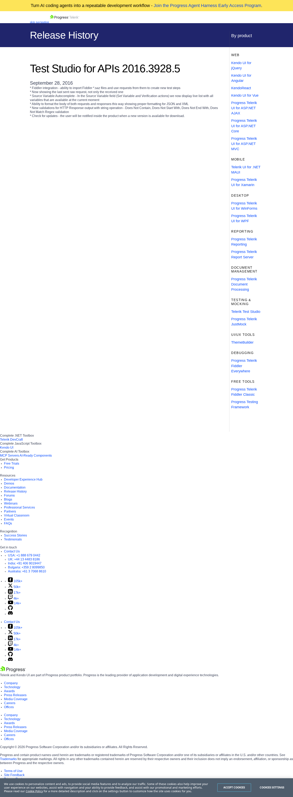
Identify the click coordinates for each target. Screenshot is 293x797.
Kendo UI (6, 447)
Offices (9, 707)
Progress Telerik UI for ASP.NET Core (244, 126)
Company (11, 683)
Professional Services (19, 507)
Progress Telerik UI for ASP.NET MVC (244, 144)
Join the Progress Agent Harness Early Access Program (207, 5)
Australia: (27, 571)
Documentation (15, 487)
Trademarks (8, 759)
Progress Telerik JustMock (244, 321)
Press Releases (15, 695)
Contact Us (12, 551)
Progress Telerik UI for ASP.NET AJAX (244, 108)
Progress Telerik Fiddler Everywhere (244, 366)
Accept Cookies (234, 787)
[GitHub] (10, 609)
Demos (9, 483)
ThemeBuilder (242, 342)
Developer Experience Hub (23, 479)
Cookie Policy (34, 791)
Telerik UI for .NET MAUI (246, 169)
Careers (9, 703)
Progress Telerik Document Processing (244, 284)
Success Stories (15, 535)
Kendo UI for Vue (245, 95)
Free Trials (11, 463)
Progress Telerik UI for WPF (244, 218)
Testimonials (13, 539)
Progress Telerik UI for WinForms (244, 205)
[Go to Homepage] (64, 22)
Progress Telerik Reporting (244, 241)
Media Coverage (16, 699)
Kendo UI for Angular (241, 78)
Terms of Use (13, 771)
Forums (9, 495)
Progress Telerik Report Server (244, 254)
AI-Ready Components (36, 455)
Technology (12, 687)
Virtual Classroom (16, 515)
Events (9, 519)
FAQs (8, 523)
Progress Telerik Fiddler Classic (244, 392)
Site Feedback (14, 775)
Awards (9, 691)
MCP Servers (9, 455)
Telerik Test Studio (245, 312)
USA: (24, 555)
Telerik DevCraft (11, 439)
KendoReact (241, 88)
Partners (10, 511)
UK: (24, 559)
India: (24, 563)
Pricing (9, 467)
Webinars (11, 503)
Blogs (8, 499)
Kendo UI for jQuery (241, 65)
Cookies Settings (272, 787)
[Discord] (10, 614)
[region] (146, 787)
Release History (15, 491)
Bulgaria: (26, 567)
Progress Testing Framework (244, 404)
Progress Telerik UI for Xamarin (244, 182)
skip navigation (39, 22)
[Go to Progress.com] (13, 671)
